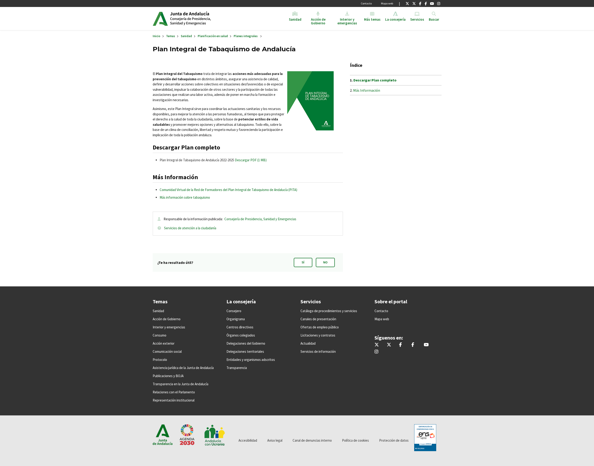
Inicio (205, 18)
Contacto (366, 3)
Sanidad (186, 36)
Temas (170, 36)
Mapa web (387, 3)
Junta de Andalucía (160, 18)
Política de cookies (355, 440)
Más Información (367, 90)
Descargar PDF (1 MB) (251, 160)
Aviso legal (274, 440)
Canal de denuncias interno (312, 440)
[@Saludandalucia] (426, 3)
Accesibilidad (248, 440)
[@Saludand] (432, 3)
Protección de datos (394, 440)
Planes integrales (246, 36)
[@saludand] (414, 3)
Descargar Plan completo (375, 80)
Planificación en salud (213, 36)
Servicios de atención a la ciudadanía (190, 228)
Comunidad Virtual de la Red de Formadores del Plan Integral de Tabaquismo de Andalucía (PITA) (228, 190)
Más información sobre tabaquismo (185, 197)
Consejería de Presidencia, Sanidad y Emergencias (260, 219)
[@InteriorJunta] (407, 3)
